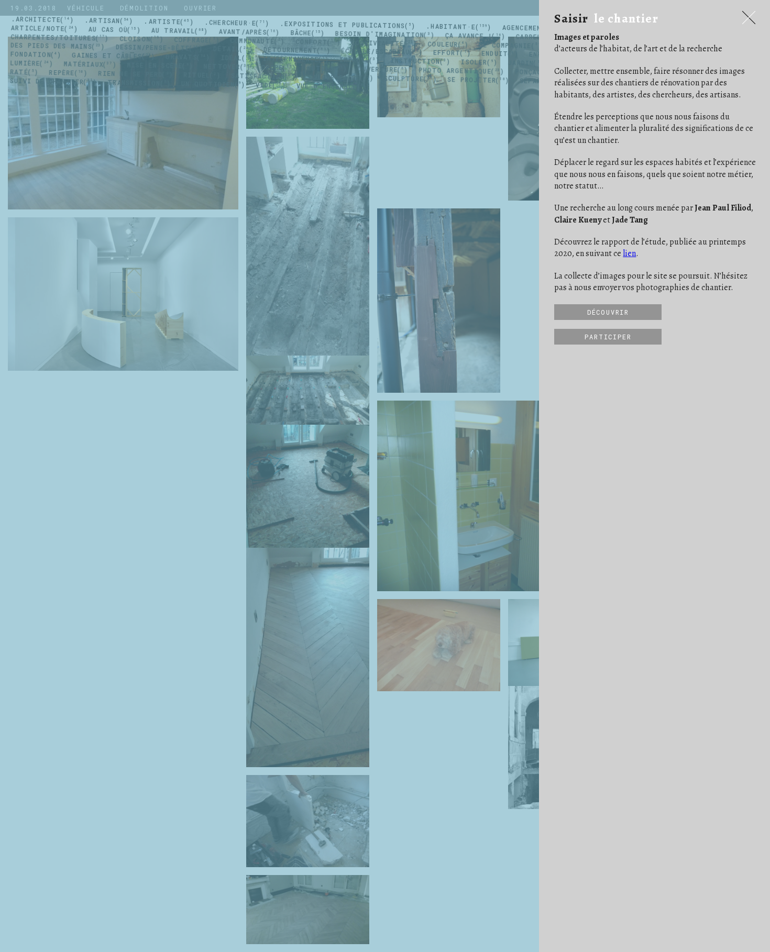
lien (629, 253)
